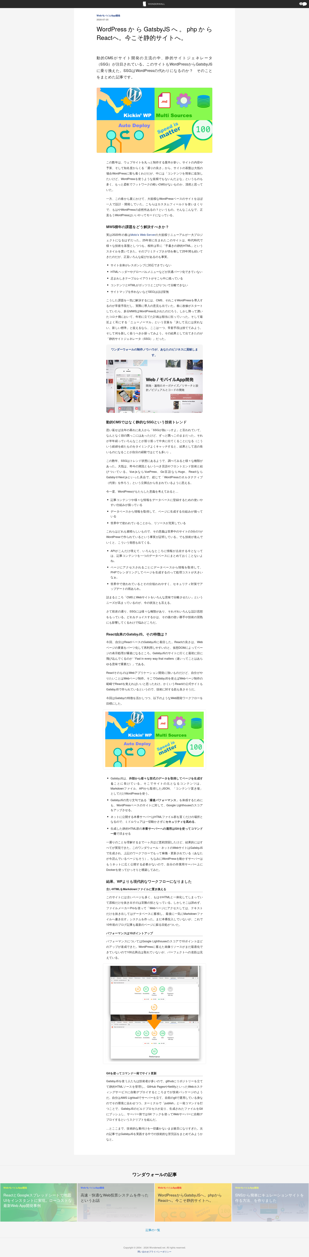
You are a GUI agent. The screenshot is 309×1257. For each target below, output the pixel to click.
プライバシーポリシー (160, 1251)
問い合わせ (143, 1251)
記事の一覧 (153, 1230)
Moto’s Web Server (143, 234)
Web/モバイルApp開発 (108, 15)
